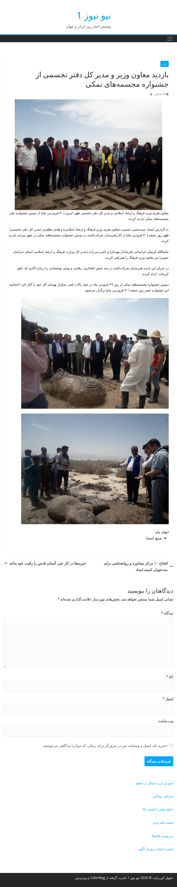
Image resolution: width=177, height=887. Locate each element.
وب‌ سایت (165, 720)
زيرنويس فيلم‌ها (162, 836)
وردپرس (81, 877)
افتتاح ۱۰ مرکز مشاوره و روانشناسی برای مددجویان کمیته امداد (136, 566)
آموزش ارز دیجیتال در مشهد (154, 783)
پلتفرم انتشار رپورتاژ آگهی (155, 849)
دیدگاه (167, 613)
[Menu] (169, 38)
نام (169, 676)
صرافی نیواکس (162, 796)
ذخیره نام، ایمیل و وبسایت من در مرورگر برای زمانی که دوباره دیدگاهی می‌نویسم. (105, 745)
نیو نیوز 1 (94, 15)
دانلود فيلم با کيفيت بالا (158, 809)
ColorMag (97, 877)
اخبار (164, 63)
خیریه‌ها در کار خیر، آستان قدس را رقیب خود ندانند (47, 563)
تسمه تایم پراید (163, 822)
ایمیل (167, 698)
